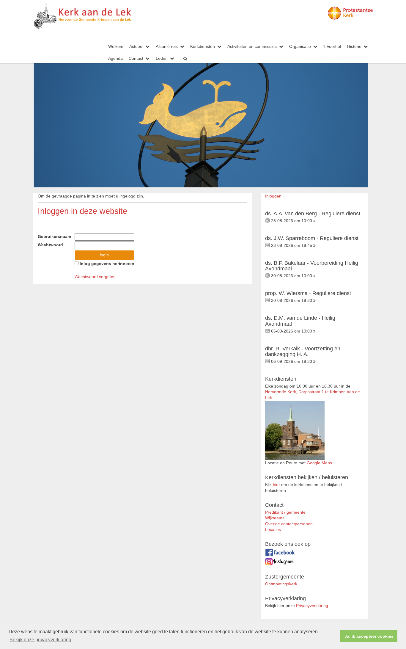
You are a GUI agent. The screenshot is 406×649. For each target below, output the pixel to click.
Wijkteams (274, 518)
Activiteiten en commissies (252, 46)
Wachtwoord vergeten (95, 277)
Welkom (115, 46)
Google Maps (319, 463)
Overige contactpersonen (289, 524)
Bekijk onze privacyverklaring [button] (40, 639)
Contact (136, 58)
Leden (162, 58)
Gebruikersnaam (56, 236)
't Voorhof (332, 46)
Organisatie (300, 46)
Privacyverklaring (312, 605)
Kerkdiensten (202, 46)
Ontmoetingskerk (281, 584)
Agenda (115, 58)
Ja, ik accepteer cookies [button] (369, 636)
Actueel (136, 46)
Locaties (273, 529)
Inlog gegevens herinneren (106, 263)
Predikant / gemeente (285, 512)
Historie (354, 46)
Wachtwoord (52, 245)
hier (276, 484)
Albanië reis (167, 46)
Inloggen (273, 196)
